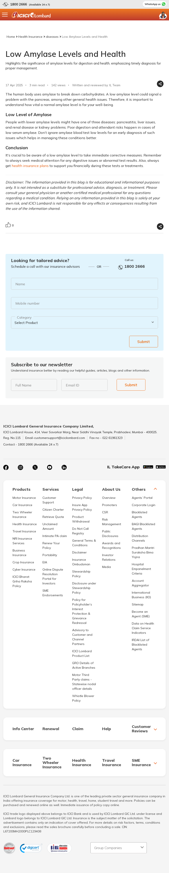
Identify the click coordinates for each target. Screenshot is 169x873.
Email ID (72, 385)
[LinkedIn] (64, 467)
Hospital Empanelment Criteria (141, 568)
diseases (52, 37)
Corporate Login (143, 505)
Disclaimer (79, 552)
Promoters (109, 505)
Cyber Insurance (24, 569)
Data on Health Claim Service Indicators (143, 628)
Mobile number (27, 303)
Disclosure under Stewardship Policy (84, 588)
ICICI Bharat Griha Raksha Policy (22, 581)
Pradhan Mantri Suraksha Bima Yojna (143, 552)
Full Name (23, 385)
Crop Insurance (23, 562)
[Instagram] (20, 467)
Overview (109, 498)
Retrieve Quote (53, 517)
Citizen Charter (53, 510)
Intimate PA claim (54, 536)
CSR (105, 512)
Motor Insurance (24, 498)
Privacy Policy (82, 498)
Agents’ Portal (142, 498)
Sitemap (137, 604)
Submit (143, 341)
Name (20, 284)
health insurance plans (30, 165)
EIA (44, 562)
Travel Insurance (24, 531)
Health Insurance (30, 37)
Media (106, 567)
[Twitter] (35, 467)
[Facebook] (6, 467)
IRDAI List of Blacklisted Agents (140, 644)
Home (11, 37)
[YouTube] (49, 467)
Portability (49, 555)
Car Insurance (22, 505)
